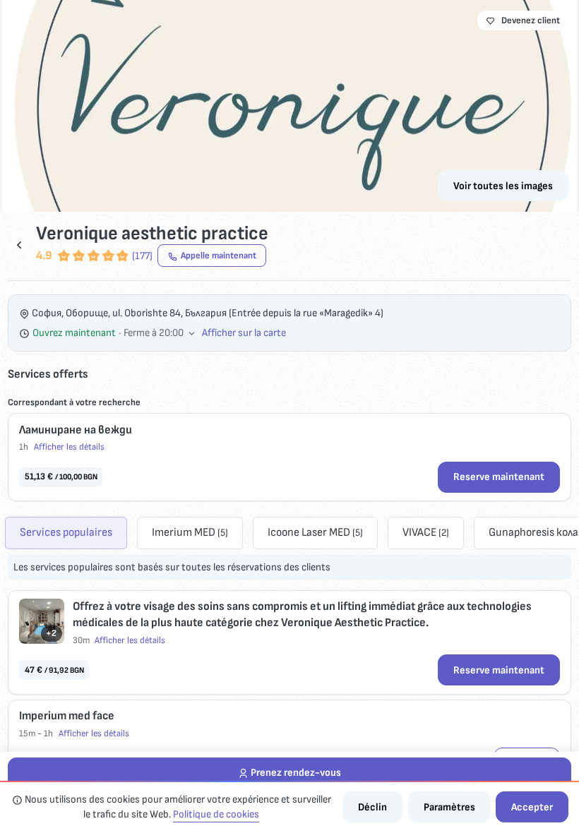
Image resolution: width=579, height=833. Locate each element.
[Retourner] (19, 244)
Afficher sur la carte (244, 333)
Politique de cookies (216, 814)
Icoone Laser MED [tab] (315, 532)
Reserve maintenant (498, 477)
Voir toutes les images (503, 186)
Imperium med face (66, 716)
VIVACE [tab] (425, 532)
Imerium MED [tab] (190, 532)
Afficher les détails (69, 447)
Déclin (372, 807)
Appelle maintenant (218, 255)
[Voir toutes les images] (289, 106)
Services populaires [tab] (66, 532)
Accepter (532, 807)
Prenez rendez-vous (296, 772)
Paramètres (449, 807)
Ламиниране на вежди (75, 430)
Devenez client (530, 20)
